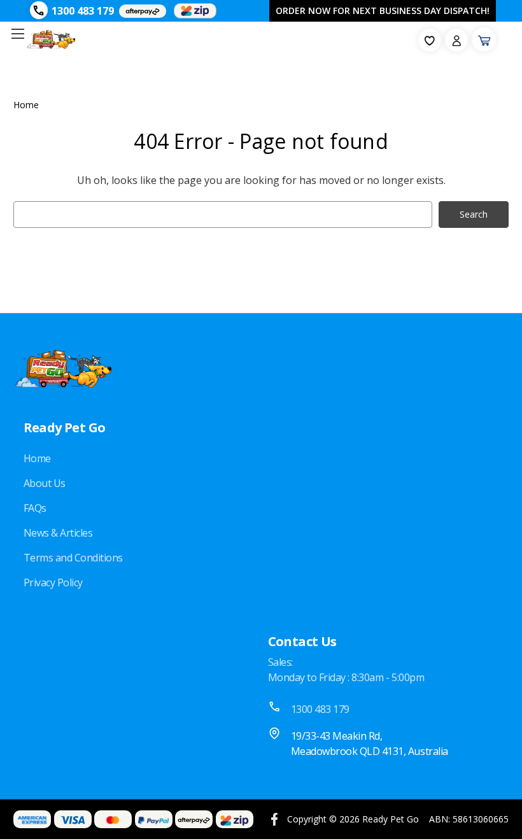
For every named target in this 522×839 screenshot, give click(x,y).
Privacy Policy (53, 582)
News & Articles (58, 533)
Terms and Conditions (73, 558)
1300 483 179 (83, 11)
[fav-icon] (429, 40)
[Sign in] (456, 40)
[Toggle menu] (17, 33)
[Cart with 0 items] (484, 39)
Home (37, 458)
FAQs (35, 508)
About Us (45, 483)
